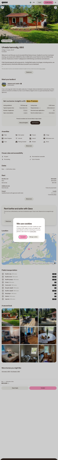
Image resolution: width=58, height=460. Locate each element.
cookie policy (33, 231)
